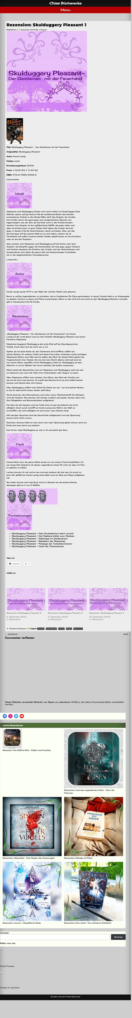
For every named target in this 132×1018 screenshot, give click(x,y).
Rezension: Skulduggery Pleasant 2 (24, 613)
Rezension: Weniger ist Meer (78, 858)
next (127, 634)
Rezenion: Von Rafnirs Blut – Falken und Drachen (27, 750)
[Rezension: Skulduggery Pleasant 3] (67, 599)
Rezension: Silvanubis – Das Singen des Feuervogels (28, 858)
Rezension (22, 629)
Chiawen (43, 30)
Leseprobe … (13, 259)
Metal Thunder (7, 966)
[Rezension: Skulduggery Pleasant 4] (108, 599)
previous (11, 634)
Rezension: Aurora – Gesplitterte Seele (22, 923)
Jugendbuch (51, 629)
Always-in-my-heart (9, 987)
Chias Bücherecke (65, 3)
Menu (65, 10)
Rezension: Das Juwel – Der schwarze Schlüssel (87, 923)
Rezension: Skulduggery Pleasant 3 (65, 613)
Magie (69, 629)
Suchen (4, 933)
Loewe (61, 629)
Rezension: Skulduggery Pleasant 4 (106, 613)
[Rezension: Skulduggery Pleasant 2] (26, 599)
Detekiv (41, 629)
